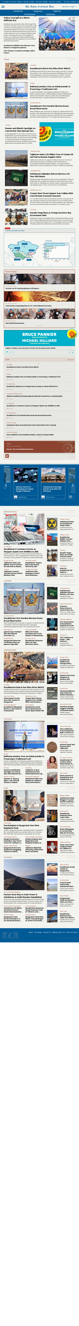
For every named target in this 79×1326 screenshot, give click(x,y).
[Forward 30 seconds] (13, 352)
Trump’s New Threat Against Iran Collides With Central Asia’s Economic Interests (51, 194)
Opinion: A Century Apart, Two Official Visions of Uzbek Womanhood (11, 781)
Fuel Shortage (64, 673)
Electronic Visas (30, 638)
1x (69, 352)
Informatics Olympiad (32, 776)
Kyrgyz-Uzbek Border (10, 846)
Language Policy (35, 171)
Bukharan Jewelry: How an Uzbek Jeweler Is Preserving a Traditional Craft (50, 87)
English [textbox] (72, 7)
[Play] (7, 352)
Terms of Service (71, 932)
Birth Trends (63, 773)
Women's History (9, 776)
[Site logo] (39, 6)
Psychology (7, 823)
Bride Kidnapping (65, 827)
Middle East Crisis (36, 190)
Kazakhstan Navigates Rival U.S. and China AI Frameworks (13, 709)
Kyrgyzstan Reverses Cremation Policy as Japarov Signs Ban (12, 642)
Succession (63, 635)
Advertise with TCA (58, 932)
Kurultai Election (35, 103)
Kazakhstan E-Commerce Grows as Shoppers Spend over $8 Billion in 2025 (33, 406)
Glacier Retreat (64, 896)
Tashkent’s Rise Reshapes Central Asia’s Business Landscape (32, 574)
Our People (38, 932)
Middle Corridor (64, 535)
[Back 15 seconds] (11, 352)
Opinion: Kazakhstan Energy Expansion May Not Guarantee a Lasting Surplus (34, 396)
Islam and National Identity (33, 837)
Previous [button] (6, 485)
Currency (33, 209)
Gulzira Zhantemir (12, 432)
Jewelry (33, 83)
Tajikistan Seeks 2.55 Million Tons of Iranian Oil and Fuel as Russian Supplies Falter (51, 155)
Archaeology (64, 742)
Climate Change (8, 915)
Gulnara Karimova (65, 842)
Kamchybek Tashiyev (10, 837)
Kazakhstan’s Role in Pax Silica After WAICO (50, 68)
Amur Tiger (63, 911)
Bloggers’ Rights (65, 795)
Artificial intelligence (66, 619)
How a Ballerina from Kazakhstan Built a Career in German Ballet (30, 435)
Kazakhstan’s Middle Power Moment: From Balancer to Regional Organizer (19, 46)
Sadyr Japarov (8, 630)
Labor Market (29, 705)
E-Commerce (10, 403)
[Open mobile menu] (3, 7)
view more (70, 360)
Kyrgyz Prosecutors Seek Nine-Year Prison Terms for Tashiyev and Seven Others (13, 842)
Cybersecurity (64, 811)
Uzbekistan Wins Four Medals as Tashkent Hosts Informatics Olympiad (34, 781)
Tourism (6, 569)
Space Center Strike (66, 704)
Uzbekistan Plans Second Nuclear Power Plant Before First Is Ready (31, 425)
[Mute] (73, 353)
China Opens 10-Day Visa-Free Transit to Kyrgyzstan (12, 700)
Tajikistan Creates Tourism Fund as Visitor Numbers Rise (13, 573)
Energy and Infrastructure (14, 394)
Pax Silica (33, 65)
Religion (27, 846)
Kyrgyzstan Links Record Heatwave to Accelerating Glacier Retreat (12, 919)
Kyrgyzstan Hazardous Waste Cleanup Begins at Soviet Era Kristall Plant (34, 919)
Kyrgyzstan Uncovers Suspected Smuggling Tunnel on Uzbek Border (12, 850)
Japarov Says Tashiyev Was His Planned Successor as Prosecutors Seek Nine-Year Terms (13, 635)
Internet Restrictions (66, 604)
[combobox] (69, 6)
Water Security (64, 865)
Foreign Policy (11, 384)
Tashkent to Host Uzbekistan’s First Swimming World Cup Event (33, 773)
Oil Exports (63, 566)
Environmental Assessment (12, 906)
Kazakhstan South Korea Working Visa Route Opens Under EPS (34, 709)
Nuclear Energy (11, 423)
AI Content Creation (66, 758)
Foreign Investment (31, 569)
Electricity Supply (30, 560)
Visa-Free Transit (9, 696)
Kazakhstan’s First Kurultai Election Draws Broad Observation (29, 415)
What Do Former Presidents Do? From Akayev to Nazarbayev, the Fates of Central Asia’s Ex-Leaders (34, 635)
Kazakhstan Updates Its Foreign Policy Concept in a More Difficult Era (32, 386)
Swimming (28, 768)
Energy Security (35, 151)
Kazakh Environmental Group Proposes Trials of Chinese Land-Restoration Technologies (34, 912)
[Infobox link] (39, 59)
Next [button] (73, 485)
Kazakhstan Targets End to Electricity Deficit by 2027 (33, 564)
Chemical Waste (30, 915)
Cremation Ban (8, 638)
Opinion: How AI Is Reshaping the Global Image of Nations (24, 489)
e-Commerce (8, 547)
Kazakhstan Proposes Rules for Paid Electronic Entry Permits (34, 643)
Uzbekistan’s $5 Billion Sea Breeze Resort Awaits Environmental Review (13, 911)
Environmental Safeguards (12, 892)
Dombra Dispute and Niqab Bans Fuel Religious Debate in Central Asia (33, 842)
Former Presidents (31, 630)
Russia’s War (64, 688)
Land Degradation (30, 906)
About (31, 932)
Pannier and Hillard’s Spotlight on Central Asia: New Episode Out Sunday (20, 131)
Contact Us (47, 932)
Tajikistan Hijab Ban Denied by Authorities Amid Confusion (34, 849)
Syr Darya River (64, 880)
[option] (26, 483)
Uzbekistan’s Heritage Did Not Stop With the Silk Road (52, 489)
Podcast (8, 125)
